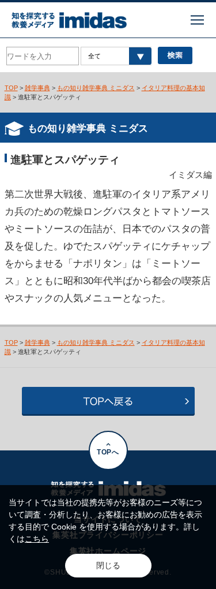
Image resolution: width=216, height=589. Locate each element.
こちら (37, 538)
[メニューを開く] (197, 20)
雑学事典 (37, 87)
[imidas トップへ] (69, 20)
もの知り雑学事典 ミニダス (96, 87)
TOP (11, 87)
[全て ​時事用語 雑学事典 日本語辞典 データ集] (116, 56)
